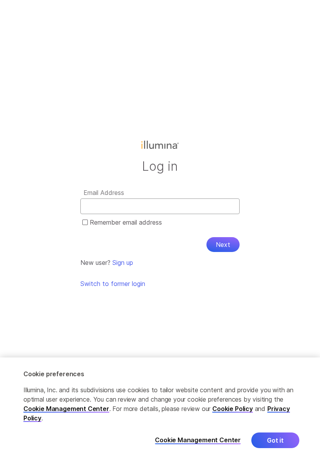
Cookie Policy (232, 409)
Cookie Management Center (66, 409)
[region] (160, 409)
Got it (275, 440)
